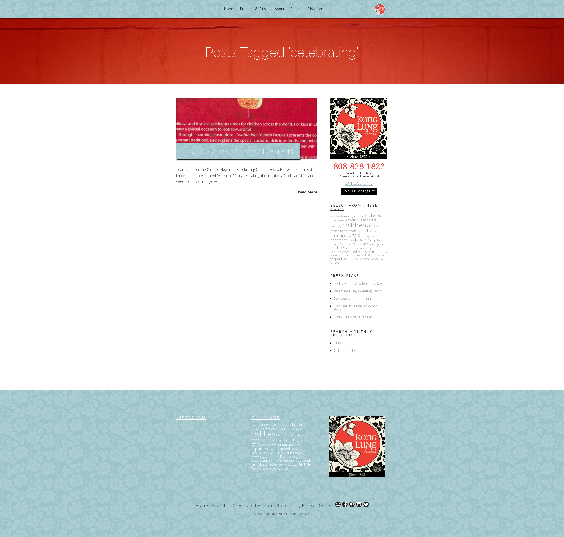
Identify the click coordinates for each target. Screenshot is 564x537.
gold (356, 235)
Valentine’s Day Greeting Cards (358, 291)
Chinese (372, 226)
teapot (335, 259)
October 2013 (345, 350)
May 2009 (341, 343)
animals (334, 216)
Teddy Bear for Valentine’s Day (358, 283)
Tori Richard (361, 259)
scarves (345, 251)
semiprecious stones (284, 460)
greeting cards (368, 236)
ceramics (353, 219)
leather (348, 244)
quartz (362, 248)
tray (381, 259)
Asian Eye (348, 216)
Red (379, 247)
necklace (361, 244)
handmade (339, 239)
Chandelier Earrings (289, 429)
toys (374, 258)
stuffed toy (371, 255)
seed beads (358, 251)
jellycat (379, 240)
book (376, 215)
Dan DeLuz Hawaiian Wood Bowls (355, 308)
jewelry (336, 244)
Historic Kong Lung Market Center (296, 505)
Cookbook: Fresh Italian (352, 298)
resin (333, 251)
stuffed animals (352, 255)
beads (363, 215)
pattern (381, 244)
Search (295, 9)
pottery (353, 248)
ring (338, 251)
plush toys (338, 247)
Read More (307, 192)
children (354, 225)
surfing (383, 255)
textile (346, 258)
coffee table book (343, 231)
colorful (364, 230)
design (376, 231)
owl (372, 244)
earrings (338, 235)
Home (229, 9)
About (279, 9)
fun (349, 236)
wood (335, 263)
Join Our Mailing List (359, 191)
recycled (371, 248)
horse (351, 240)
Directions (316, 9)
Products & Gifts (253, 9)
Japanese (364, 239)
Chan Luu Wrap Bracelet (353, 317)
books (333, 220)
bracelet (341, 220)
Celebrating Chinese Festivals (240, 151)
